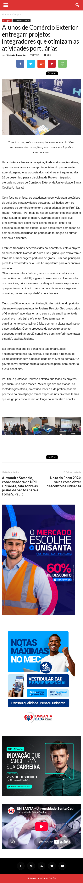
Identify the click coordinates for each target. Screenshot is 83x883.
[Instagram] (31, 866)
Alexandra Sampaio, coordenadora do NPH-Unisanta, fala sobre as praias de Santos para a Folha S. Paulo (20, 486)
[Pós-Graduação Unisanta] (41, 794)
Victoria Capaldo (16, 54)
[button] (77, 5)
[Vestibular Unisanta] (38, 614)
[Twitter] (52, 866)
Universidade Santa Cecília (41, 878)
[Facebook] (21, 866)
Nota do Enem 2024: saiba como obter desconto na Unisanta (64, 482)
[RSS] (41, 866)
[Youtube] (62, 866)
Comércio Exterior (21, 20)
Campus (6, 20)
